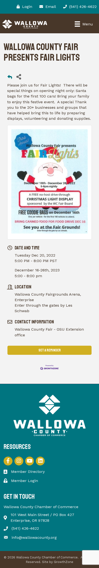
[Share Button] (18, 76)
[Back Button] (9, 78)
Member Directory (28, 471)
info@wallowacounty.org (34, 537)
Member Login (24, 480)
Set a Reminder (49, 350)
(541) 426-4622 (25, 528)
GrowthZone (63, 562)
